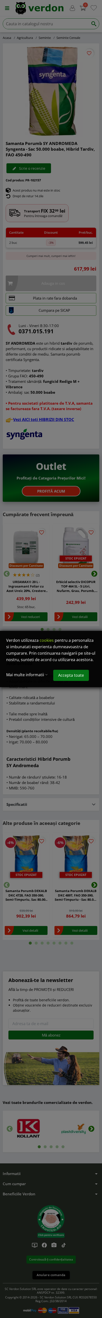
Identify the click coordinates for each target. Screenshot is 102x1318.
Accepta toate (71, 675)
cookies (47, 640)
